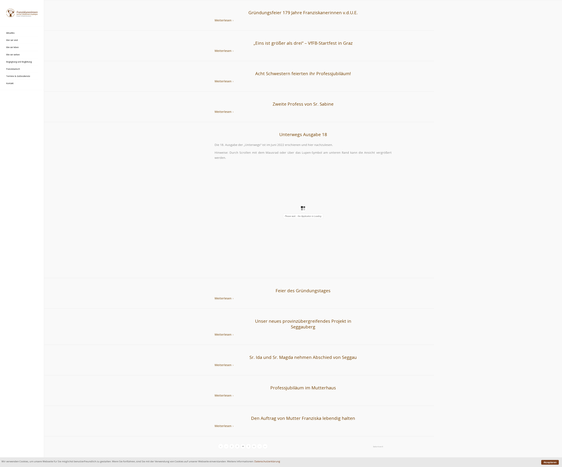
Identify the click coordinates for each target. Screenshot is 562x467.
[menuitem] (22, 33)
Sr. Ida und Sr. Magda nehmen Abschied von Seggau (303, 357)
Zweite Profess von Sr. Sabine (303, 104)
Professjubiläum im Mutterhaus (303, 388)
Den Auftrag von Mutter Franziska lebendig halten (303, 418)
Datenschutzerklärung (267, 461)
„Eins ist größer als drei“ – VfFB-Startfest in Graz (303, 43)
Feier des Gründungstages (303, 291)
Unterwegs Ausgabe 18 (303, 134)
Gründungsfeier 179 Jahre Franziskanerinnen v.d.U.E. (303, 13)
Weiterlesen (223, 20)
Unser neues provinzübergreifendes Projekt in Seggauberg (303, 324)
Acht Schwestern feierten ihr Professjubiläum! (303, 73)
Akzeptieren (550, 462)
